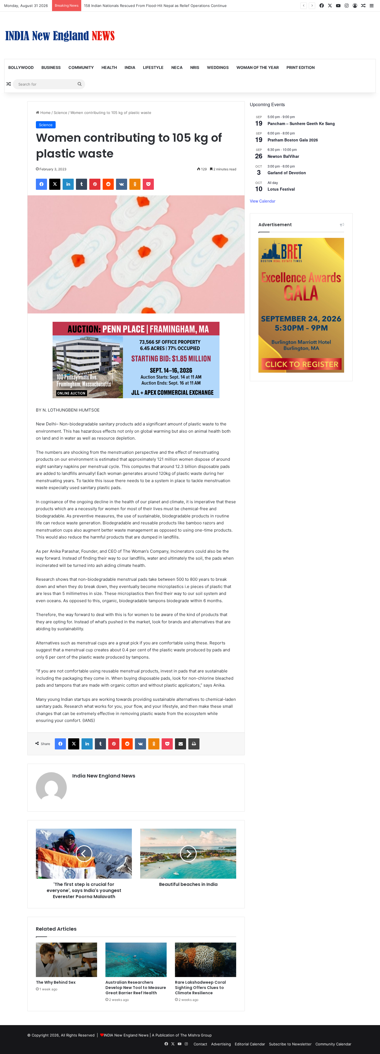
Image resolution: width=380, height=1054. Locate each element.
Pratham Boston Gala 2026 (293, 140)
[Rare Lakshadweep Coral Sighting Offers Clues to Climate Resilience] (205, 960)
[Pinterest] (94, 184)
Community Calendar (333, 1044)
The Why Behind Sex (56, 982)
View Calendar (262, 201)
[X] (54, 184)
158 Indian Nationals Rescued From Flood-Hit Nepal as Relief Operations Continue (155, 5)
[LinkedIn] (68, 184)
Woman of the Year (257, 67)
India (130, 67)
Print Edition (301, 67)
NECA (176, 67)
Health (109, 67)
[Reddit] (108, 184)
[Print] (193, 743)
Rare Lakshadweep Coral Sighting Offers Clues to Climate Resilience (200, 988)
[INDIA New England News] (59, 35)
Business (51, 67)
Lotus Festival (281, 189)
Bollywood (21, 67)
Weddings (218, 67)
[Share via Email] (180, 743)
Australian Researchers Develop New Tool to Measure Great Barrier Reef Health (135, 988)
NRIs (194, 67)
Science (60, 112)
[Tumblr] (81, 184)
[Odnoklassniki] (134, 184)
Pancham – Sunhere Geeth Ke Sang (301, 123)
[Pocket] (148, 184)
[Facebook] (41, 184)
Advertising (221, 1044)
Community (81, 67)
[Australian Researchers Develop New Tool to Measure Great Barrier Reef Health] (136, 960)
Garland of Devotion (287, 172)
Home (45, 112)
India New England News (103, 775)
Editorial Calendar (250, 1044)
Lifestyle (153, 67)
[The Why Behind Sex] (66, 960)
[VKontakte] (121, 184)
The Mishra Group (196, 1035)
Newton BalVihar (283, 156)
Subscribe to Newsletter (290, 1044)
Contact (200, 1044)
